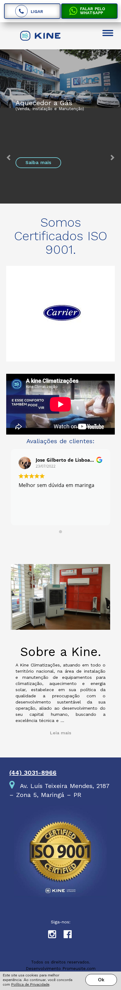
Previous (14, 317)
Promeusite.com (79, 968)
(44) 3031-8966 (32, 772)
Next (107, 317)
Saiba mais (38, 162)
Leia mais (60, 732)
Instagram (56, 935)
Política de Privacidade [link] (30, 984)
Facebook (71, 935)
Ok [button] (101, 980)
